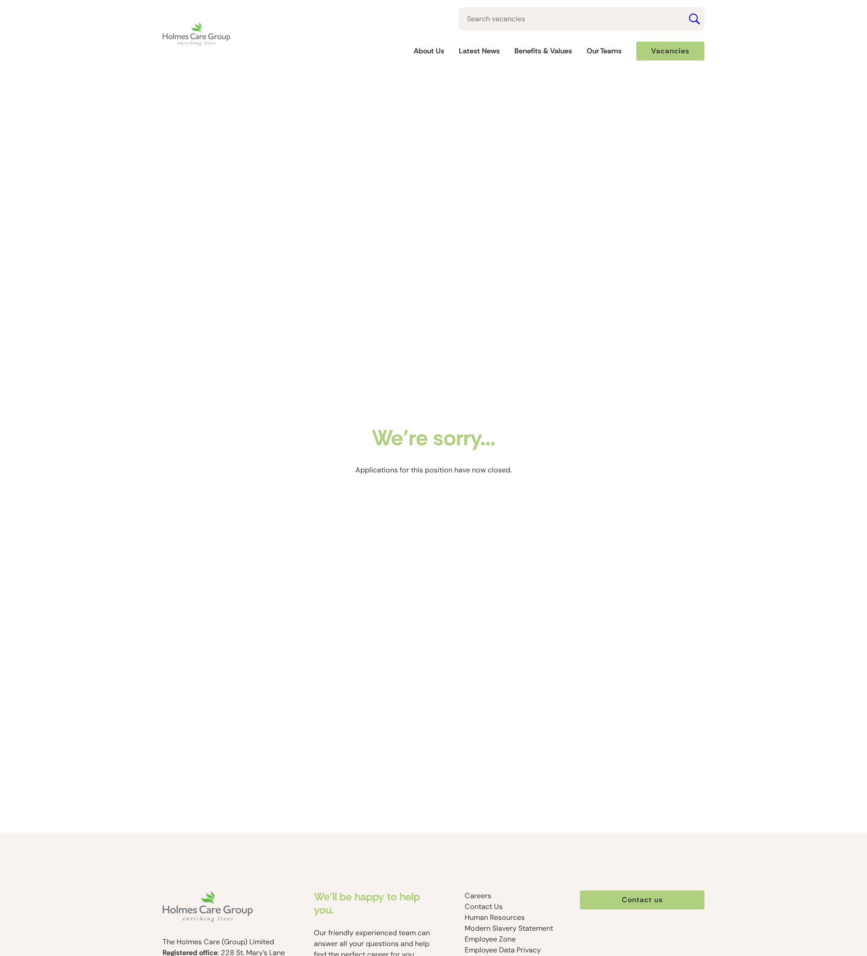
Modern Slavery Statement (509, 928)
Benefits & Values (543, 51)
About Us (429, 51)
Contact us (642, 899)
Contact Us (484, 906)
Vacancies (670, 51)
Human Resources (495, 917)
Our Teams (604, 51)
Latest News (479, 51)
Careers (478, 895)
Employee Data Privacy (503, 950)
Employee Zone (490, 939)
